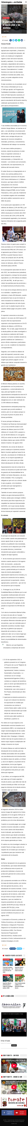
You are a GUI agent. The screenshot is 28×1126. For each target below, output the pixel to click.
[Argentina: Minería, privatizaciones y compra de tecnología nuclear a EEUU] (8, 978)
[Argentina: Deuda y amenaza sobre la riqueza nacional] (20, 962)
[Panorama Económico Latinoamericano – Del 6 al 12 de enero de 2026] (8, 962)
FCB (16, 1123)
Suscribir (14, 1045)
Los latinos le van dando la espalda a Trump (12, 1013)
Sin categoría (6, 18)
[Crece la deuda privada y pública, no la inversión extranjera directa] (20, 978)
